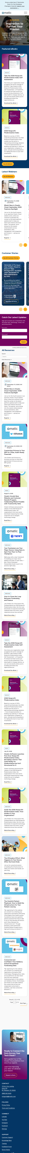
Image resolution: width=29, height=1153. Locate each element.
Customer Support (7, 1137)
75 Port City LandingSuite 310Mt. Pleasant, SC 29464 (9, 1088)
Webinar (8, 197)
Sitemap (4, 1129)
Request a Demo (10, 1075)
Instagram (5, 1122)
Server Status (6, 1149)
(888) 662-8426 (6, 1093)
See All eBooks (7, 164)
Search (3, 353)
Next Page (23, 1003)
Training (4, 1143)
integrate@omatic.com (9, 1096)
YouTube (4, 1119)
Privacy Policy (6, 1105)
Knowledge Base (7, 1140)
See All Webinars (8, 176)
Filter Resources (6, 359)
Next (26, 245)
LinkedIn (4, 1116)
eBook (7, 72)
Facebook (5, 1126)
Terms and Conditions (8, 1108)
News (7, 490)
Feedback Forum (7, 1146)
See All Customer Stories (10, 258)
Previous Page (5, 1004)
